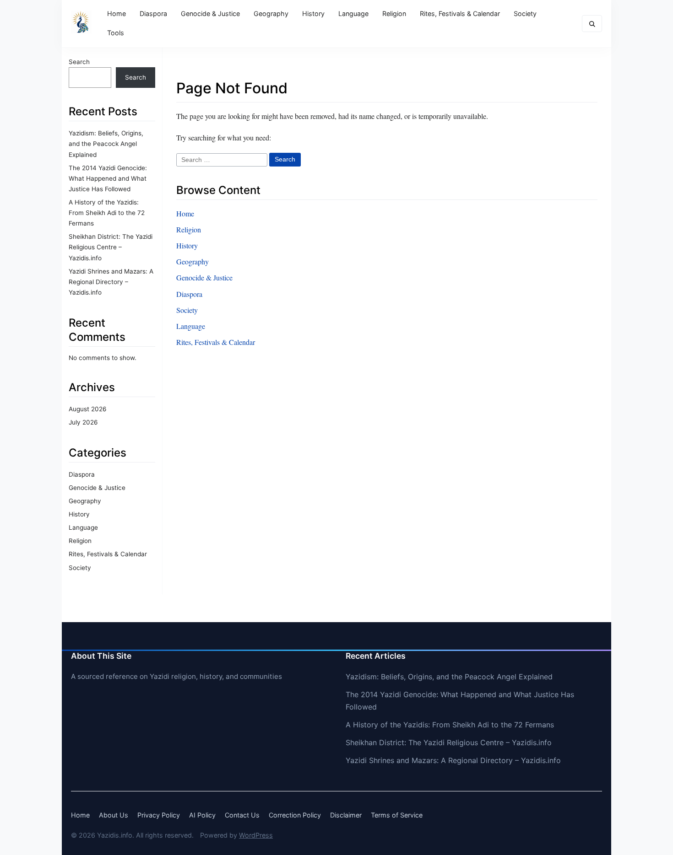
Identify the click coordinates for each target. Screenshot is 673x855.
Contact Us (242, 815)
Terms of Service (397, 815)
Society (525, 13)
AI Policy (202, 815)
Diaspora (153, 13)
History (313, 13)
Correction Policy (295, 815)
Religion (394, 13)
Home (116, 13)
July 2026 (83, 422)
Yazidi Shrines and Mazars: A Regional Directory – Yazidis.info (111, 282)
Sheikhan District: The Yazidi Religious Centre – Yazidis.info (110, 247)
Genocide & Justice (210, 13)
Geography (271, 13)
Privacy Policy (158, 815)
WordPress (256, 835)
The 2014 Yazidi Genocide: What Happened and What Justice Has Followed (108, 178)
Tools (115, 33)
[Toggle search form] (592, 23)
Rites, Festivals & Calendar (460, 13)
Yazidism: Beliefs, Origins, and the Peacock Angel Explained (106, 143)
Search (79, 61)
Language (353, 13)
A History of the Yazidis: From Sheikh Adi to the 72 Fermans (107, 213)
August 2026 (87, 409)
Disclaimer (346, 815)
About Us (113, 815)
